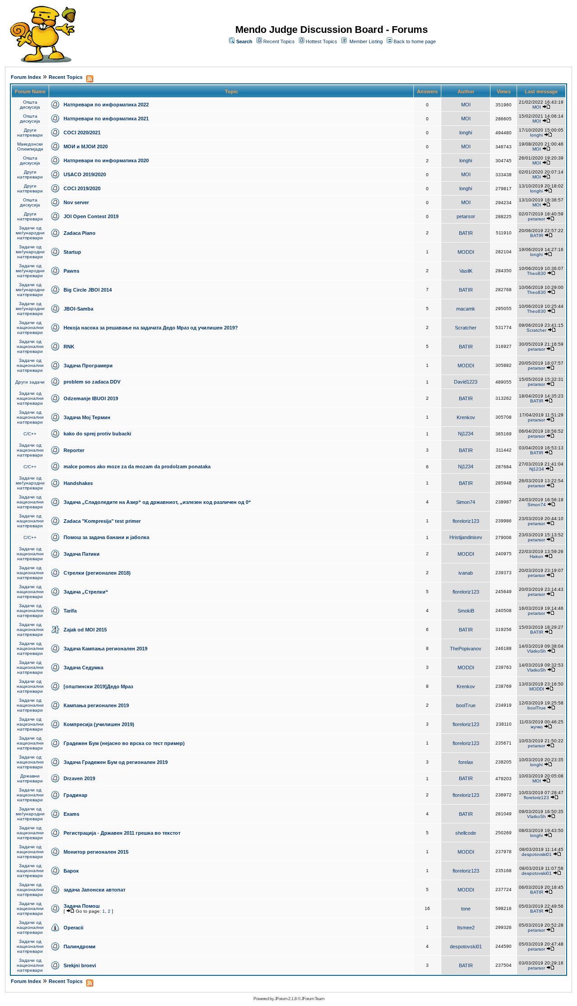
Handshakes (78, 483)
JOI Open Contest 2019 (91, 216)
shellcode (465, 833)
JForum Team (312, 998)
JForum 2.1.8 (286, 998)
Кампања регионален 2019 (96, 705)
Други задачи (30, 382)
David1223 (465, 381)
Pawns (71, 271)
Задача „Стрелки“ (86, 591)
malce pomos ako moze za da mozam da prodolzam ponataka (137, 466)
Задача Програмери (88, 365)
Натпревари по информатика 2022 (106, 104)
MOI (466, 104)
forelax (465, 762)
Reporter (74, 450)
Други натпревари (30, 132)
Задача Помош (82, 906)
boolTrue (466, 705)
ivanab (465, 573)
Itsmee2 (466, 927)
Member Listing (366, 41)
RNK (69, 346)
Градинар (75, 795)
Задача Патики (82, 554)
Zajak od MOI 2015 (85, 629)
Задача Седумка (83, 667)
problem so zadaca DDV (92, 381)
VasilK (465, 271)
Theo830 (536, 273)
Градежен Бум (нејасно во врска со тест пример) (124, 743)
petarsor (466, 216)
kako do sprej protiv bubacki (97, 433)
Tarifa (70, 610)
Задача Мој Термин (87, 417)
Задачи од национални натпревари (30, 327)
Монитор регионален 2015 (96, 852)
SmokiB (466, 610)
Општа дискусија (30, 105)
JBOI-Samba (78, 308)
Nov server (76, 202)
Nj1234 (465, 433)
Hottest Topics (321, 41)
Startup (72, 252)
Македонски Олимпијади (30, 146)
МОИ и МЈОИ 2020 (86, 146)
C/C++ (30, 433)
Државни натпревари (30, 778)
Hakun (536, 556)
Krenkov (466, 417)
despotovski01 (537, 854)
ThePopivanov (465, 648)
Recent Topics (279, 41)
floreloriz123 (466, 521)
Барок (71, 870)
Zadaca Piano (80, 233)
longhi (465, 132)
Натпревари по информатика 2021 (106, 118)
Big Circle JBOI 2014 (88, 290)
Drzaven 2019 (79, 778)
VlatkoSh (536, 651)
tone (466, 908)
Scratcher (465, 327)
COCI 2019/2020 (82, 188)
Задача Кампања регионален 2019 (105, 648)
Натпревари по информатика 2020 (106, 160)
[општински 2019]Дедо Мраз (98, 686)
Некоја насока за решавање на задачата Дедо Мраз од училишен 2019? (151, 327)
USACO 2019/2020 (85, 174)
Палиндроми (80, 946)
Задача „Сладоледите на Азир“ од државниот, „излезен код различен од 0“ (157, 502)
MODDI (466, 252)
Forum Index (26, 77)
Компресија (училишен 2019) (99, 724)
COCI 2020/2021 (82, 132)
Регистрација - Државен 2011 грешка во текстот (122, 833)
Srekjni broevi (80, 965)
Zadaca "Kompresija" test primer (102, 521)
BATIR (466, 233)
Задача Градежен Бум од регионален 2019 (116, 762)
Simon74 (465, 502)
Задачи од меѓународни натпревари (30, 232)
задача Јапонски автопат (94, 889)
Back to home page (415, 41)
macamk (465, 308)
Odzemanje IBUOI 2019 (91, 398)
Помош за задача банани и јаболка (106, 537)
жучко (537, 726)
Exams (71, 814)
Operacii (73, 927)
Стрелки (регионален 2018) (97, 573)
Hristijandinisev (465, 537)
